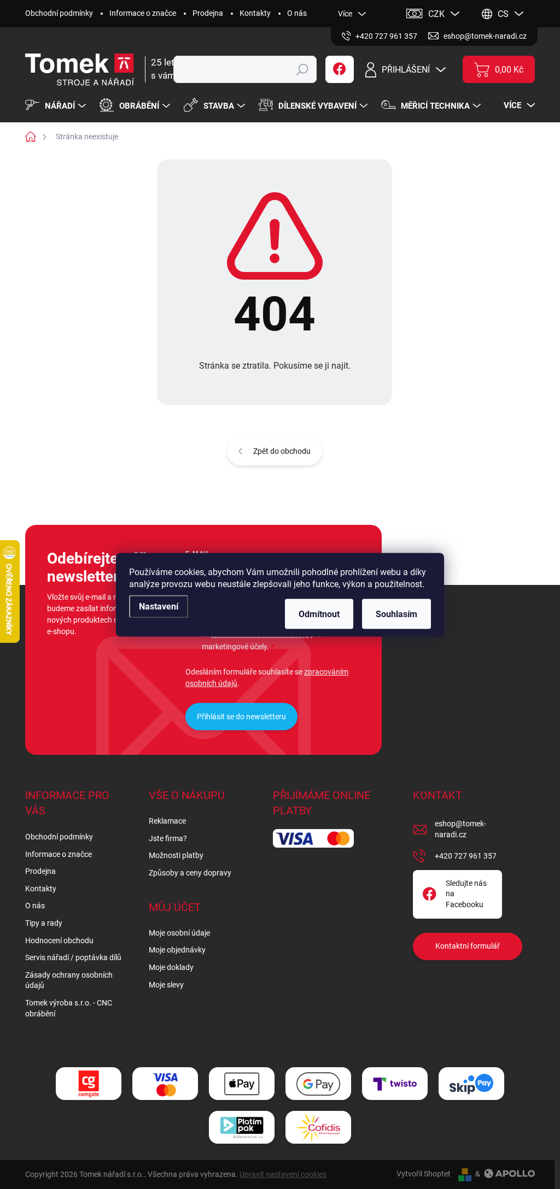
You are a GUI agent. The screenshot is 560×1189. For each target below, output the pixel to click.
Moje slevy (166, 984)
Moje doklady (171, 967)
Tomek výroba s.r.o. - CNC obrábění (68, 1008)
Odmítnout (319, 613)
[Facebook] (339, 69)
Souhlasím (396, 613)
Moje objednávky (177, 949)
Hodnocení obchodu (59, 940)
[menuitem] (57, 106)
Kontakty (255, 13)
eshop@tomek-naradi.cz (460, 829)
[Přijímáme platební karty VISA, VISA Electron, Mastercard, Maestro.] (165, 1083)
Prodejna (207, 13)
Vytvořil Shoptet (423, 1173)
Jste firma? (168, 838)
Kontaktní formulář (467, 946)
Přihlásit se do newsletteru (241, 716)
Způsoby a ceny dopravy (190, 872)
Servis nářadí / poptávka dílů (73, 957)
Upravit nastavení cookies (283, 1174)
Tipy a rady (43, 923)
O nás (297, 13)
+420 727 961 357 (466, 855)
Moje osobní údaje (179, 932)
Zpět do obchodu (282, 451)
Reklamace (167, 821)
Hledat (302, 69)
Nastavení (158, 606)
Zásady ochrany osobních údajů (69, 980)
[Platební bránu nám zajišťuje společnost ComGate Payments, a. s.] (88, 1083)
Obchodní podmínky (59, 13)
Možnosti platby (176, 855)
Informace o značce (142, 13)
